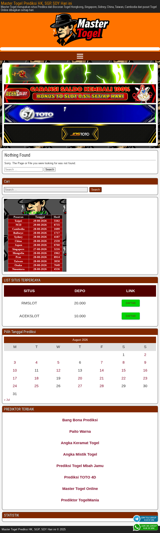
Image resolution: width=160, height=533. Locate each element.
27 (80, 386)
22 (123, 378)
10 (15, 370)
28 (102, 386)
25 (36, 386)
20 (80, 378)
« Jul (7, 399)
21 (102, 378)
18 (36, 378)
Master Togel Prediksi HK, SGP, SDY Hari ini (36, 3)
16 (145, 370)
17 (15, 378)
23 (145, 378)
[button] (131, 303)
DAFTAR (131, 303)
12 (58, 370)
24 (15, 386)
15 (123, 370)
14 (102, 370)
